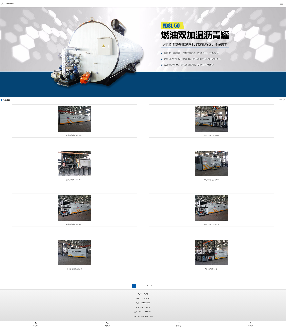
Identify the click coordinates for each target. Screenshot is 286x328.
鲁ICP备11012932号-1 (146, 312)
